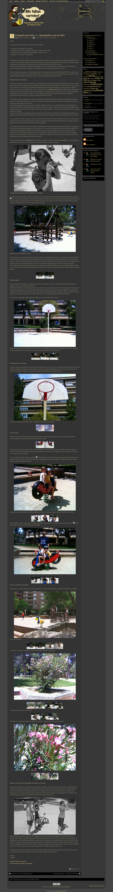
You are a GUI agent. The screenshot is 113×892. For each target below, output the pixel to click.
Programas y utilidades (92, 64)
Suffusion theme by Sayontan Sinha (96, 885)
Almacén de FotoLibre (42, 1)
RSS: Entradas (89, 140)
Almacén (87, 99)
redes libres (86, 88)
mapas (94, 80)
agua (84, 72)
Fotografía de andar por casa (92, 35)
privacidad (91, 86)
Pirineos (85, 86)
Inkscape (92, 78)
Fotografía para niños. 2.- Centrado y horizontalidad (66, 873)
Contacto (16, 1)
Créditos (22, 1)
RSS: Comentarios (90, 144)
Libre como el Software (90, 58)
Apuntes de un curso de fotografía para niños (21, 873)
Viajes (90, 48)
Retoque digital (90, 51)
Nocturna (91, 40)
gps (88, 78)
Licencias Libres (91, 62)
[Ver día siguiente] (27, 863)
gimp (85, 78)
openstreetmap (89, 82)
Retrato (90, 46)
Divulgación (90, 60)
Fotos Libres (90, 37)
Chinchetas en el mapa (95, 164)
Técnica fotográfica (53, 37)
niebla (99, 80)
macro (90, 80)
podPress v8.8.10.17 (61, 891)
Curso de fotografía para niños (41, 37)
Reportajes (91, 44)
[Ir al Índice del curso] (16, 863)
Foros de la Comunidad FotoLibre (58, 1)
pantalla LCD (30, 140)
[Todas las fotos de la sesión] (18, 861)
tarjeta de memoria (54, 89)
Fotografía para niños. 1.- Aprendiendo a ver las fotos (40, 35)
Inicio (10, 1)
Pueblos (98, 86)
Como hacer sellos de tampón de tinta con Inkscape (95, 170)
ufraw (89, 93)
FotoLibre (101, 76)
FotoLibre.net (30, 1)
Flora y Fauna (92, 38)
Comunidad (88, 103)
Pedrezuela (96, 84)
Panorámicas (87, 84)
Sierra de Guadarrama (90, 89)
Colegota (25, 37)
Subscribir (88, 129)
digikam (97, 76)
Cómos (78, 869)
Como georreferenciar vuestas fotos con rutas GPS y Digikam (95, 154)
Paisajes (91, 42)
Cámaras (93, 74)
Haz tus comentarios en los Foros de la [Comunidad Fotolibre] (24, 879)
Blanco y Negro (91, 72)
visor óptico (63, 140)
